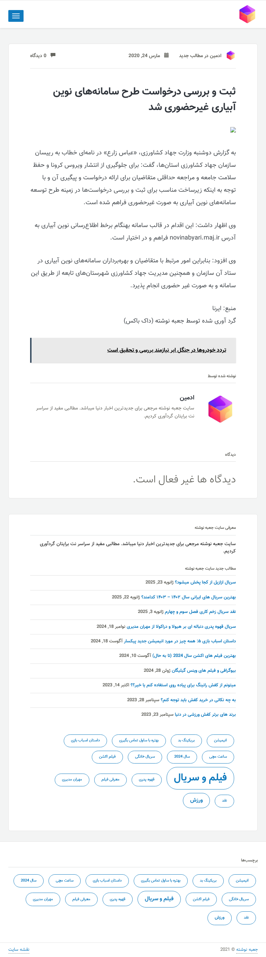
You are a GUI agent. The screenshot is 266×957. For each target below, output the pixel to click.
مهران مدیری (72, 780)
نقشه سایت (18, 949)
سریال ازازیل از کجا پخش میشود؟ (205, 582)
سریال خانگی (145, 757)
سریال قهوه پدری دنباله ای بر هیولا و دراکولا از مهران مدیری (181, 626)
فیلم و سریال (200, 778)
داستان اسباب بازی (85, 740)
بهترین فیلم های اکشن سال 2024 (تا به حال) (194, 655)
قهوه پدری (146, 780)
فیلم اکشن (107, 757)
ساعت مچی (218, 757)
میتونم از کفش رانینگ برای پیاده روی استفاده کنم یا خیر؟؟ (183, 685)
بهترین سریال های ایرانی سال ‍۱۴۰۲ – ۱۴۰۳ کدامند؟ (188, 597)
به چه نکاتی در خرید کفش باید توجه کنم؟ (198, 700)
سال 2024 (182, 757)
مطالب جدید (191, 56)
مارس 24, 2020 (146, 56)
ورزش (196, 800)
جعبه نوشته (247, 949)
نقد (224, 801)
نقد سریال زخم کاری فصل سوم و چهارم (200, 611)
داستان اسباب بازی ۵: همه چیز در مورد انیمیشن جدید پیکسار (180, 641)
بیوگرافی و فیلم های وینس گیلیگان (204, 670)
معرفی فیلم (110, 780)
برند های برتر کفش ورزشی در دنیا (205, 714)
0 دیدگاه (40, 56)
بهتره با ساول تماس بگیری (139, 740)
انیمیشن (220, 740)
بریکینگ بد (186, 740)
